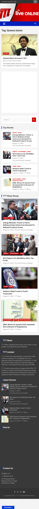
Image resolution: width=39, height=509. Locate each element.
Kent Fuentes (17, 61)
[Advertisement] (19, 92)
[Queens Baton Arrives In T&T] (19, 45)
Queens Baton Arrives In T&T (15, 58)
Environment (16, 179)
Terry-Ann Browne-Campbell (21, 145)
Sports (6, 53)
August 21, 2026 (17, 143)
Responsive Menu (35, 1)
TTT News (27, 173)
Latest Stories (9, 380)
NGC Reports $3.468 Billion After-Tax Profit (23, 155)
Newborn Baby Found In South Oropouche (21, 170)
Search (34, 120)
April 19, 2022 (7, 61)
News (20, 132)
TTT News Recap (10, 196)
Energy (14, 132)
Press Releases (17, 180)
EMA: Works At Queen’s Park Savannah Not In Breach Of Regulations (23, 185)
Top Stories (8, 127)
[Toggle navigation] (4, 23)
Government (22, 151)
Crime (14, 166)
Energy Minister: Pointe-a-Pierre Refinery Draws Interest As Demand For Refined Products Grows (22, 138)
